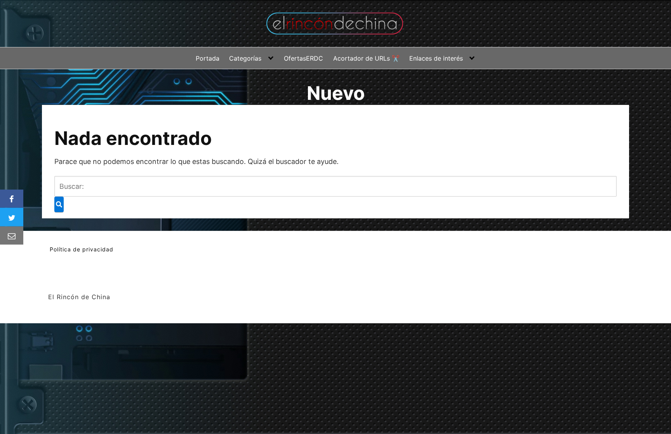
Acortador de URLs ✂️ (366, 58)
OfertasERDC (303, 58)
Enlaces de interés (436, 58)
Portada (207, 58)
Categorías (245, 58)
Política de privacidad (81, 249)
